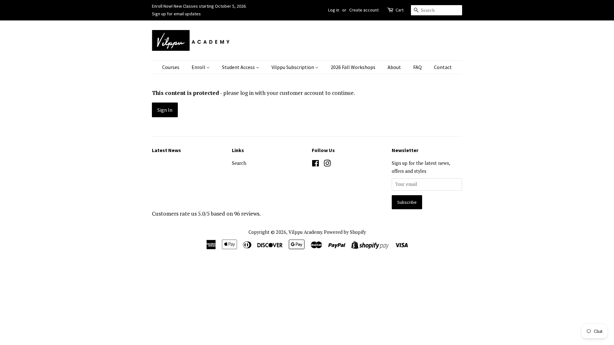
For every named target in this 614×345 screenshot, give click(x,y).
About (394, 67)
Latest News (166, 150)
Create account (364, 10)
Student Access (239, 67)
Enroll (199, 67)
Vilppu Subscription (293, 67)
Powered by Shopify (345, 232)
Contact (443, 67)
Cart (400, 10)
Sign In (164, 110)
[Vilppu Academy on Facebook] (315, 164)
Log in (333, 10)
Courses (170, 67)
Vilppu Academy (305, 232)
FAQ (417, 67)
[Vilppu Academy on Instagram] (327, 164)
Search (239, 163)
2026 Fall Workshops (353, 67)
